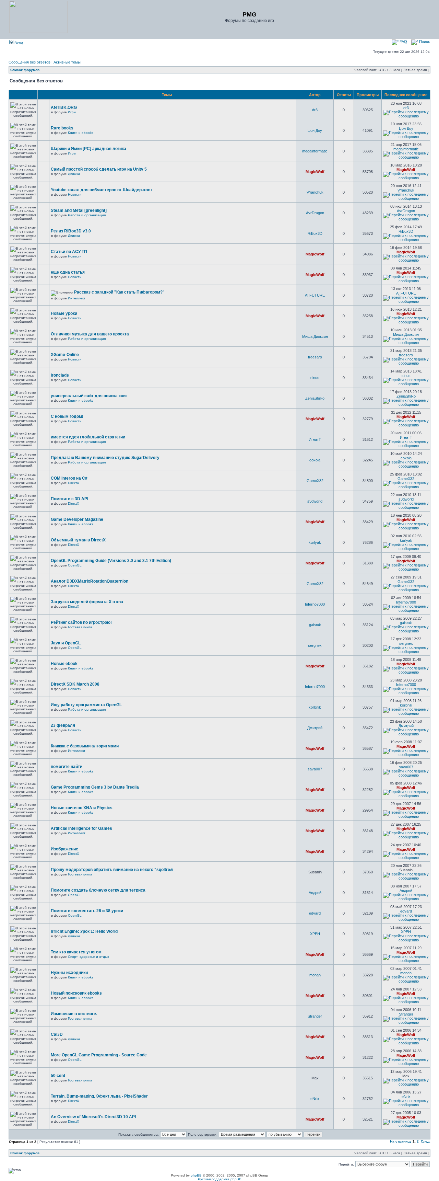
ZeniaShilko (314, 398)
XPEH (315, 934)
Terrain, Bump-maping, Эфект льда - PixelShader (99, 1096)
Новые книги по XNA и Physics (81, 807)
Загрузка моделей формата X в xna (87, 601)
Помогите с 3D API (69, 498)
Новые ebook (64, 663)
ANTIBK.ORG (64, 107)
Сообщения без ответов (29, 62)
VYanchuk (315, 192)
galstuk (315, 625)
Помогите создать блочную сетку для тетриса (98, 890)
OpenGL (75, 565)
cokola (314, 460)
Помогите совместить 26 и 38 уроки (87, 910)
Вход (18, 43)
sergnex (315, 645)
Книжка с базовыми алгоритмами (85, 746)
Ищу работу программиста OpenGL (86, 704)
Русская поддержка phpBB (219, 1179)
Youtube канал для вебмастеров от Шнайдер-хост (101, 189)
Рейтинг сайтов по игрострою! (81, 622)
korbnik (315, 707)
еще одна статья (68, 272)
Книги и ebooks (80, 133)
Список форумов (24, 70)
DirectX (73, 483)
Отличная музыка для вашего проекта (90, 334)
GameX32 (315, 481)
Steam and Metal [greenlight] (79, 210)
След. (425, 1141)
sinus (314, 378)
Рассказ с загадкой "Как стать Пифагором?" (119, 292)
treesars (315, 357)
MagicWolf (315, 172)
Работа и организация (87, 215)
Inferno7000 (315, 604)
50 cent (58, 1075)
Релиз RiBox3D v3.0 (71, 231)
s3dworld (314, 501)
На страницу (401, 1141)
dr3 (315, 110)
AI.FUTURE (315, 295)
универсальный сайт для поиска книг (89, 395)
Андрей (315, 893)
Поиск (424, 41)
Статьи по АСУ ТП (69, 251)
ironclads (60, 375)
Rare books (62, 128)
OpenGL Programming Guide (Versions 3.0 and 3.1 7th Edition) (111, 560)
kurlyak (315, 542)
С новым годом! (67, 416)
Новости (75, 194)
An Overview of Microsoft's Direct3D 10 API (93, 1116)
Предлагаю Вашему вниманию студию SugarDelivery (105, 457)
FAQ (403, 41)
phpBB (196, 1175)
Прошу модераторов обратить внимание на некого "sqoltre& (112, 869)
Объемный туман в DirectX (78, 540)
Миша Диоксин (315, 336)
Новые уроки (64, 313)
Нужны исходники (69, 972)
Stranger (315, 1016)
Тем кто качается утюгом (76, 952)
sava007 (315, 769)
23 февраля (63, 725)
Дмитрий (314, 728)
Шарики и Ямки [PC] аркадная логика (88, 148)
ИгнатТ (315, 439)
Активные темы (67, 62)
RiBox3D (315, 233)
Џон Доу (315, 130)
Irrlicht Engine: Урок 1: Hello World (84, 931)
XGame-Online (65, 354)
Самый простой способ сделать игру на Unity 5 (99, 169)
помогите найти (66, 766)
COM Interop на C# (69, 478)
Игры (72, 112)
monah (315, 975)
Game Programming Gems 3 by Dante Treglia (95, 787)
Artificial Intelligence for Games (81, 828)
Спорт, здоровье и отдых (88, 957)
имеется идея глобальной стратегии (88, 437)
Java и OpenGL (66, 643)
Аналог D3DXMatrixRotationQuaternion (89, 581)
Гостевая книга (80, 627)
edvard (315, 913)
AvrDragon (315, 213)
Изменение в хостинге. (74, 1013)
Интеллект (76, 298)
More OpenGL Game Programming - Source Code (99, 1055)
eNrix (314, 1099)
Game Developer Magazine (77, 519)
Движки (74, 174)
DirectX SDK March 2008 (75, 684)
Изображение (64, 849)
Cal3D (57, 1034)
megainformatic (315, 151)
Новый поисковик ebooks (76, 993)
